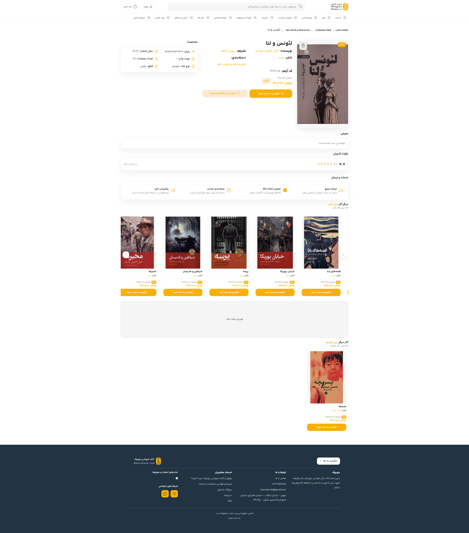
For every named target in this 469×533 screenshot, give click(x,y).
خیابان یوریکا (293, 272)
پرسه (251, 272)
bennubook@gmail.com (273, 490)
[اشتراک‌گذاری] (303, 46)
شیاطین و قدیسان (198, 272)
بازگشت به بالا (330, 461)
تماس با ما (280, 478)
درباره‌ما (228, 495)
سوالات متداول (224, 490)
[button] (225, 93)
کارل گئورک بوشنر (267, 51)
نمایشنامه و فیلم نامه (231, 64)
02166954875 (279, 484)
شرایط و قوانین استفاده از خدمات (215, 484)
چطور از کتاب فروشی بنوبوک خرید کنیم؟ (211, 478)
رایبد (281, 57)
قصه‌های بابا (339, 272)
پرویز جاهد (228, 51)
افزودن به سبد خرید (269, 94)
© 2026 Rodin (234, 518)
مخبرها (158, 272)
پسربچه (342, 406)
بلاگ (230, 501)
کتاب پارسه (336, 410)
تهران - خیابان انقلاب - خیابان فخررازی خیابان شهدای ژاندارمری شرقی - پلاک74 (263, 498)
